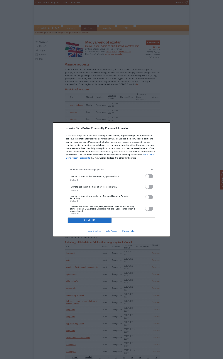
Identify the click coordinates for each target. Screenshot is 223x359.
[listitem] (111, 169)
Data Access (111, 231)
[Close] (164, 128)
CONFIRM (89, 220)
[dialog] (111, 179)
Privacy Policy (128, 231)
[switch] (149, 176)
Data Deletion (94, 231)
